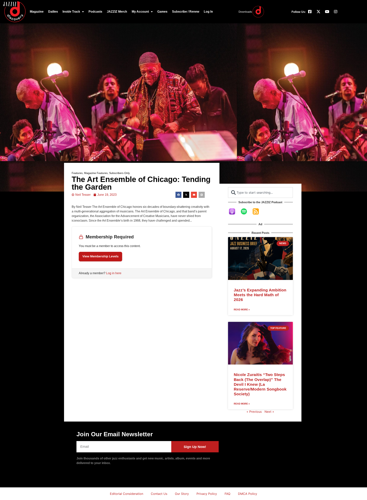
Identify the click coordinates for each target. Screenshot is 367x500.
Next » (269, 412)
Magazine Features (96, 173)
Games (162, 11)
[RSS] (258, 211)
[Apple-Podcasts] (234, 211)
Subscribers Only (119, 173)
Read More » (242, 309)
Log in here (113, 273)
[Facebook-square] (310, 11)
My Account (140, 11)
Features (77, 173)
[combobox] (260, 192)
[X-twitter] (318, 11)
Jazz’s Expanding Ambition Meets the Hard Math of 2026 (260, 295)
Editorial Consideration (126, 494)
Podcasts (95, 11)
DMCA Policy (247, 494)
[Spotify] (246, 211)
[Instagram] (335, 11)
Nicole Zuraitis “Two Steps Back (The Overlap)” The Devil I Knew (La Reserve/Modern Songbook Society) (260, 384)
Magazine (37, 11)
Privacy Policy (206, 494)
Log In (208, 11)
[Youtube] (327, 11)
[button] (178, 195)
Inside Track (71, 11)
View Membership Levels (100, 256)
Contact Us (159, 494)
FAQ (227, 494)
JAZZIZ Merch (117, 11)
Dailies (53, 11)
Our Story (182, 494)
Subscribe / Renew (185, 11)
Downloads (245, 11)
